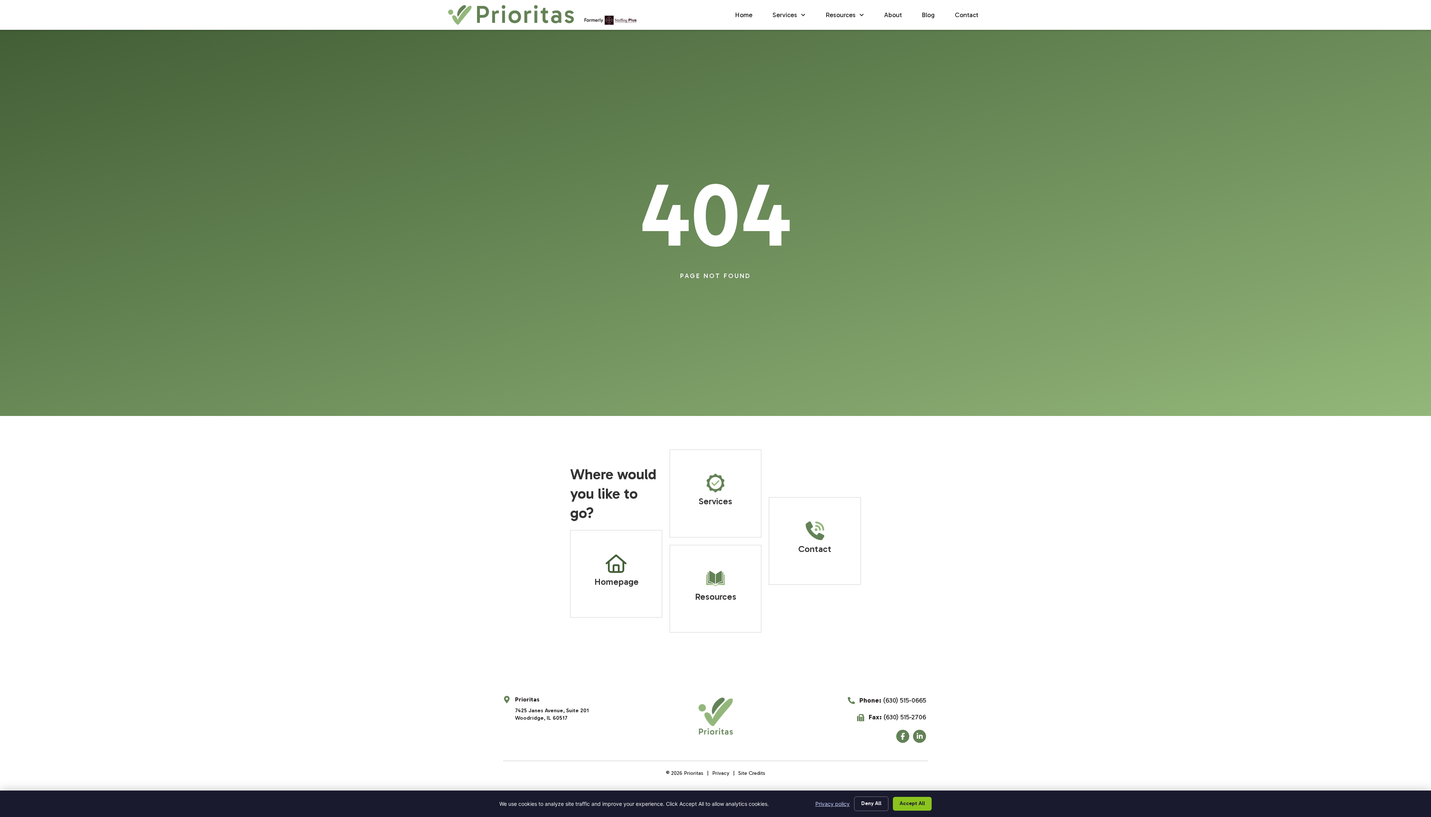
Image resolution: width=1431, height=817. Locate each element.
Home (743, 15)
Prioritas (527, 699)
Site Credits (751, 773)
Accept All (912, 803)
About (893, 15)
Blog (928, 15)
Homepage (616, 581)
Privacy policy (832, 804)
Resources (841, 15)
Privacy (720, 773)
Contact (966, 15)
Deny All (871, 803)
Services (785, 15)
